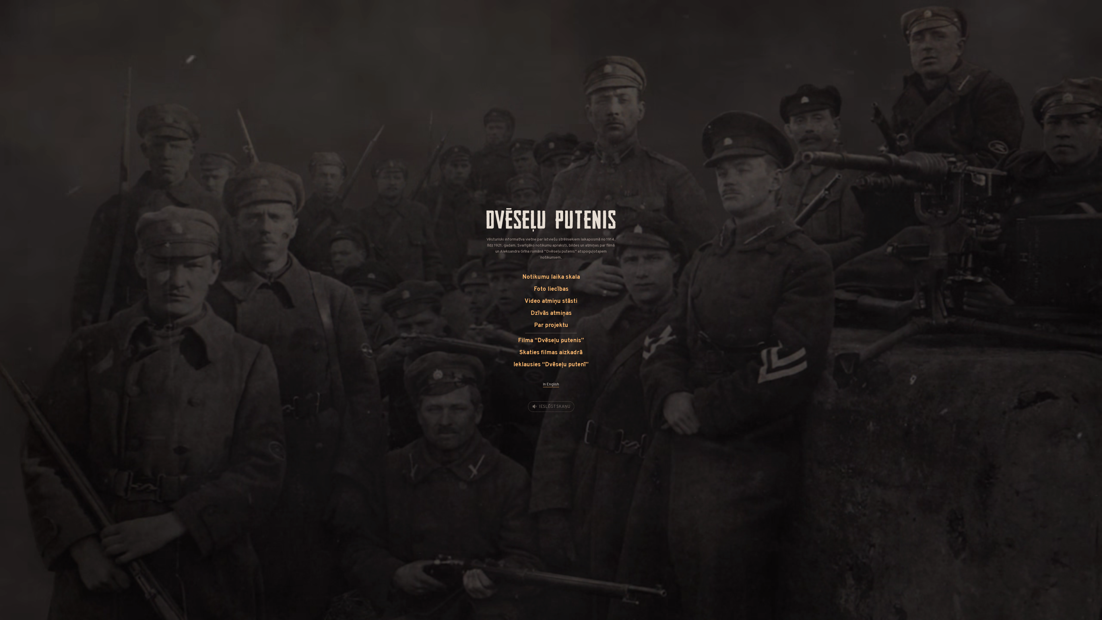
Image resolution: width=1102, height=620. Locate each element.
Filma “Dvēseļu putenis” (551, 341)
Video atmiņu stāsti (551, 301)
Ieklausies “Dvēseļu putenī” (551, 365)
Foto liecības (551, 289)
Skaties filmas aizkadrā (551, 353)
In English (551, 384)
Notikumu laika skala (551, 277)
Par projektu (551, 325)
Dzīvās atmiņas (551, 313)
